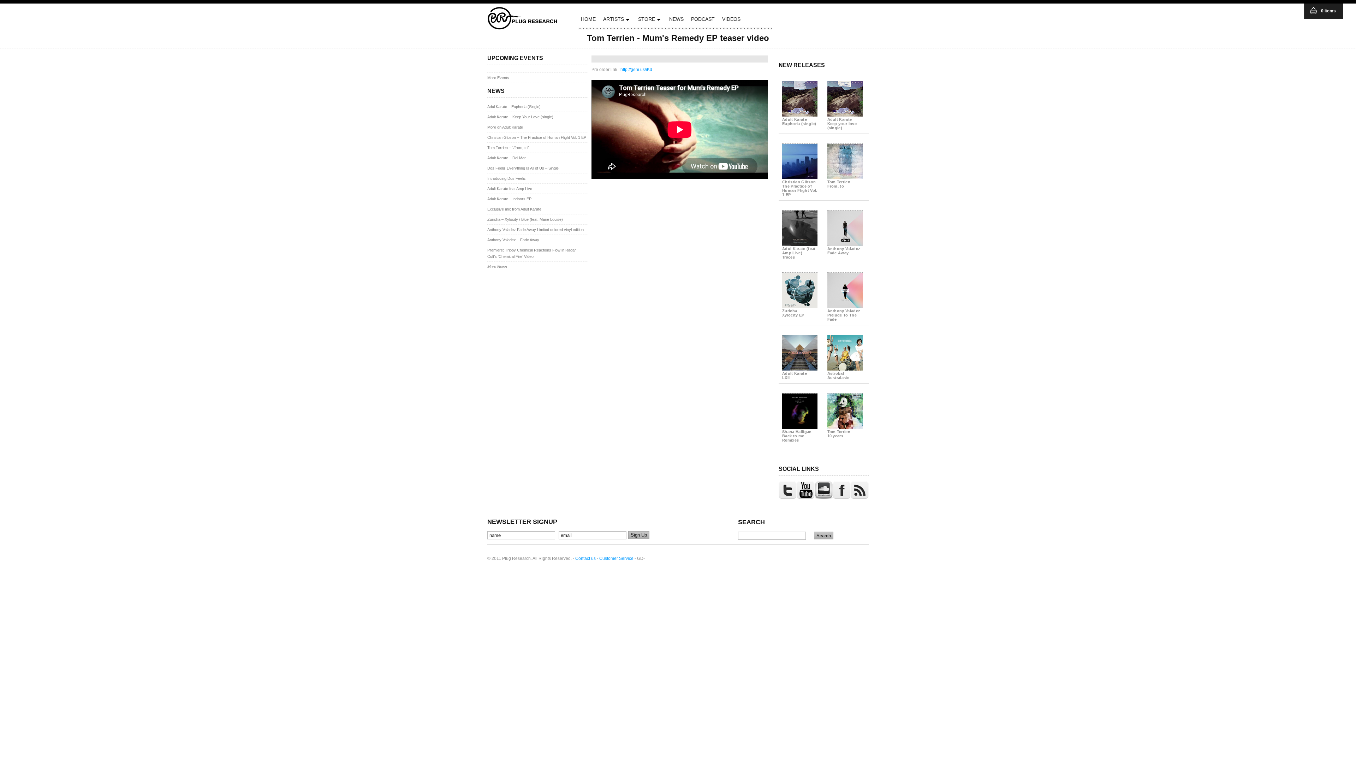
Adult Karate (799, 121)
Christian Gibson (799, 188)
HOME (588, 19)
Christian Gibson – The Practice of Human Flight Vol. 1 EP (536, 137)
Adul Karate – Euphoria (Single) (514, 107)
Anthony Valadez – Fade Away (513, 240)
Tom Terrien (839, 184)
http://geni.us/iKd (636, 69)
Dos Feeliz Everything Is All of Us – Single (523, 168)
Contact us (585, 558)
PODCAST (703, 19)
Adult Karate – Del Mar (506, 158)
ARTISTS (612, 20)
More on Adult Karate (505, 127)
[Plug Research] (522, 27)
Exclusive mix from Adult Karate (514, 209)
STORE (645, 20)
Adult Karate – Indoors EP (509, 199)
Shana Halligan (797, 436)
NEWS (676, 19)
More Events (498, 78)
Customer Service (616, 558)
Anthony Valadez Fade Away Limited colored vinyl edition (535, 229)
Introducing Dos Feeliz (506, 178)
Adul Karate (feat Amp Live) (799, 253)
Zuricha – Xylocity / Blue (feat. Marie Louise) (525, 219)
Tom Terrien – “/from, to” (508, 148)
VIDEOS (731, 19)
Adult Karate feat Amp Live (509, 189)
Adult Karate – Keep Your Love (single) (520, 117)
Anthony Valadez (844, 251)
